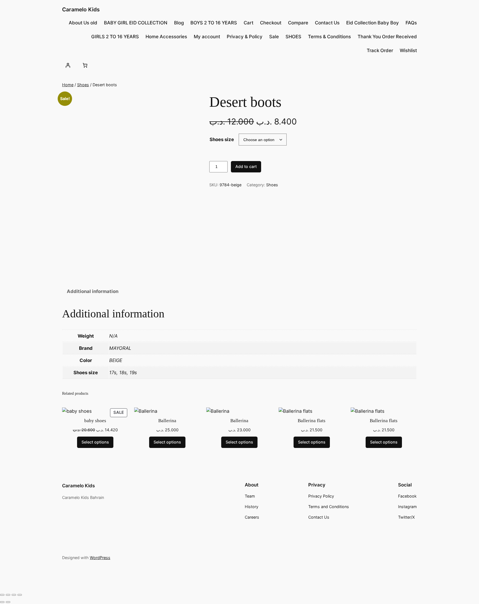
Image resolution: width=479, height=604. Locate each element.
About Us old (83, 23)
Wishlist (408, 50)
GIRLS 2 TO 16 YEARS (115, 36)
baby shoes (95, 420)
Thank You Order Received (387, 36)
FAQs (411, 23)
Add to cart (246, 166)
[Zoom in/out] (2, 595)
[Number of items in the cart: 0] (85, 65)
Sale (274, 36)
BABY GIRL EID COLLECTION (135, 23)
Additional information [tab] (92, 291)
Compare (298, 23)
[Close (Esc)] (19, 595)
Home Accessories (166, 36)
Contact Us (327, 23)
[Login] (68, 65)
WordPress (100, 557)
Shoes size (222, 139)
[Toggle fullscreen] (8, 595)
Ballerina (167, 420)
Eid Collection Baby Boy (372, 23)
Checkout (270, 23)
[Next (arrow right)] (8, 602)
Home (67, 84)
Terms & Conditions (329, 36)
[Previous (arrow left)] (2, 602)
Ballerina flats (311, 420)
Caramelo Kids (81, 9)
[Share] (14, 595)
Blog (179, 23)
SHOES (293, 36)
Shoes (83, 84)
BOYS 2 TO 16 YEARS (213, 23)
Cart (248, 23)
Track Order (380, 50)
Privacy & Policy (245, 36)
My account (207, 36)
